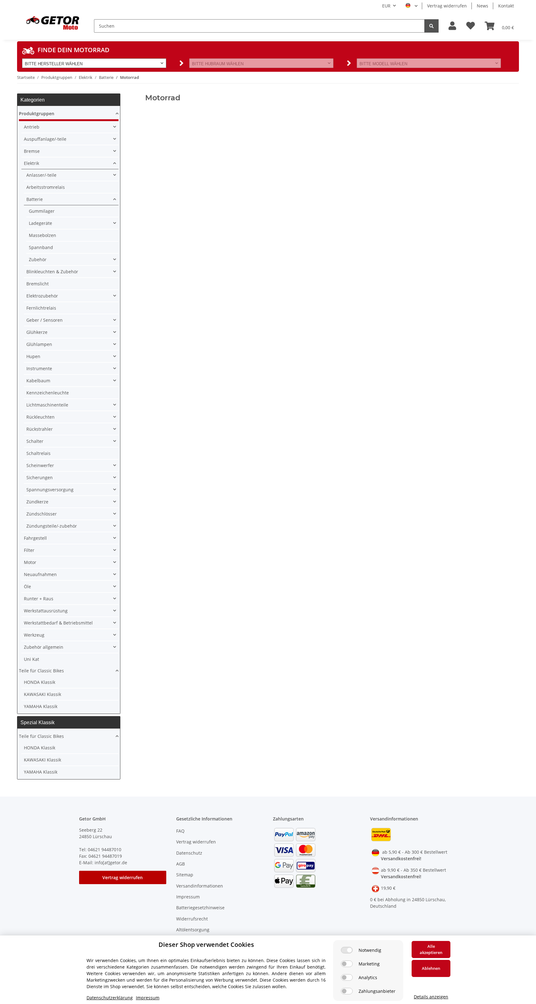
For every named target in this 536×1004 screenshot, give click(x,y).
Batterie (34, 199)
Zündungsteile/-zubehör (51, 526)
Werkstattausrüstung (46, 611)
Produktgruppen (36, 113)
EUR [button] (386, 6)
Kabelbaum (38, 381)
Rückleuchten (40, 417)
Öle (27, 586)
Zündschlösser (41, 514)
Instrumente (39, 368)
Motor (30, 562)
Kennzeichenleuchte (47, 393)
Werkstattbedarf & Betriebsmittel (58, 623)
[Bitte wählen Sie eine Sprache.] (411, 6)
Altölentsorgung (192, 930)
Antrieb (31, 127)
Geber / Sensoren (44, 320)
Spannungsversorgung (50, 490)
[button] (452, 26)
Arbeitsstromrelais (45, 187)
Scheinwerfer (40, 465)
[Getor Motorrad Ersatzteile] (52, 22)
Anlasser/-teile (41, 175)
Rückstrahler (39, 429)
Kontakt (506, 6)
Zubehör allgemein (43, 647)
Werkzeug (34, 635)
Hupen (33, 356)
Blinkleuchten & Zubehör (52, 272)
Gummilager (42, 211)
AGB (180, 864)
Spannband (41, 247)
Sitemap (184, 875)
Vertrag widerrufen (447, 6)
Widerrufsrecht (192, 919)
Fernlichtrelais (41, 308)
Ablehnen (431, 968)
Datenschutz (189, 853)
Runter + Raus (38, 599)
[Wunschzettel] (470, 26)
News (482, 6)
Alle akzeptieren (431, 949)
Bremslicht (37, 284)
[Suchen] (431, 26)
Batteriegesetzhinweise (200, 908)
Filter (29, 550)
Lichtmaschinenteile (47, 405)
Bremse (32, 151)
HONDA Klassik (39, 682)
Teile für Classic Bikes (41, 671)
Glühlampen (39, 344)
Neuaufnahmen (40, 574)
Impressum (188, 897)
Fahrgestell (35, 538)
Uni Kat (31, 659)
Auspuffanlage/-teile (45, 139)
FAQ (180, 831)
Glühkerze (36, 332)
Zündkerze (37, 502)
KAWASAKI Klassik (42, 694)
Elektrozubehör (42, 296)
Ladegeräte (40, 223)
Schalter (34, 441)
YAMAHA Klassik (40, 706)
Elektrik (31, 163)
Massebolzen (42, 235)
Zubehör (38, 259)
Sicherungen (39, 477)
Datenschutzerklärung (110, 998)
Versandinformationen (199, 886)
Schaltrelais (38, 453)
